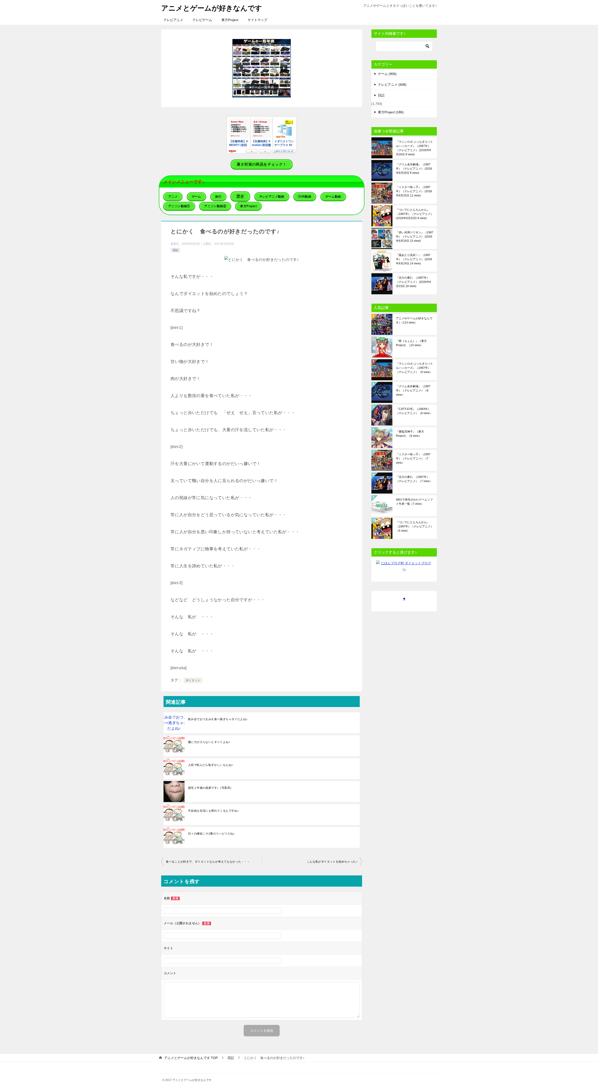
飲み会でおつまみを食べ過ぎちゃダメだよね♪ (217, 719)
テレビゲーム (202, 20)
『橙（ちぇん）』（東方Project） (411, 343)
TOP (191, 1058)
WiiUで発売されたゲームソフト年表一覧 (414, 501)
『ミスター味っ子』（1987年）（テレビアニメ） (414, 191)
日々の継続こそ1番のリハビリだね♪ (211, 833)
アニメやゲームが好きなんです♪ (414, 320)
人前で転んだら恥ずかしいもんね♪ (210, 765)
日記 (175, 250)
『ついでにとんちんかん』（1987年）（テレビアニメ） (414, 214)
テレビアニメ (173, 20)
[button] (261, 68)
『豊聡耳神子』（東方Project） (410, 433)
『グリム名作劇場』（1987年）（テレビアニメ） (414, 168)
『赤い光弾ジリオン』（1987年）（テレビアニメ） (414, 236)
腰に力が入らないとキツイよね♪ (209, 742)
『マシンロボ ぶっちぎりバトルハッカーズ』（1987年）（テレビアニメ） (414, 148)
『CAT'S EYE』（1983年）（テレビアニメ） (414, 411)
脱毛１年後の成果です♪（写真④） (210, 787)
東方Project (229, 20)
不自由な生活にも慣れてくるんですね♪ (213, 810)
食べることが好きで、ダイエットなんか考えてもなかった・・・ (208, 861)
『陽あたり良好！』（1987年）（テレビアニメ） (414, 259)
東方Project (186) (391, 112)
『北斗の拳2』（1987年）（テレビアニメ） (413, 282)
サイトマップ (257, 20)
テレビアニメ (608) (392, 84)
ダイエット (193, 680)
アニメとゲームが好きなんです (211, 8)
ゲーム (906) (387, 74)
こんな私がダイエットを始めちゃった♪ (332, 861)
